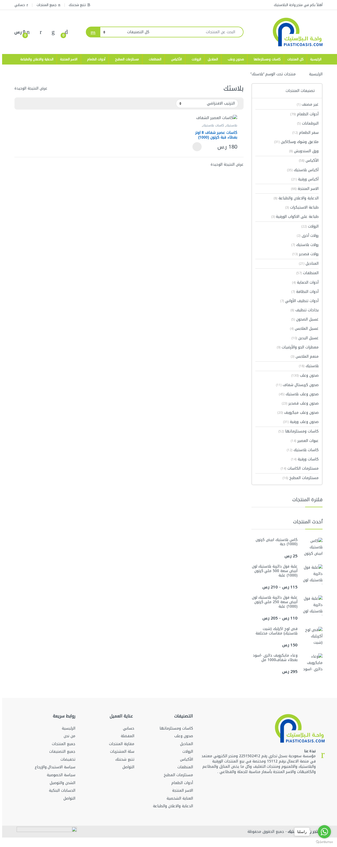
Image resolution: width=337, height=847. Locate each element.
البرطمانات (308, 123)
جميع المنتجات (47, 5)
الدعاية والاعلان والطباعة (36, 59)
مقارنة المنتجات (121, 743)
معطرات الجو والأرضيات (298, 347)
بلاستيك (231, 125)
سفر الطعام (305, 132)
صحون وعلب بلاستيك (299, 394)
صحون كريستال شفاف (297, 384)
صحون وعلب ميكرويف (298, 412)
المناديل (213, 59)
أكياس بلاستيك (303, 170)
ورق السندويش (304, 151)
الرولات (196, 59)
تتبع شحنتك (77, 5)
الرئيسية (315, 59)
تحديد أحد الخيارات (198, 146)
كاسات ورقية (305, 459)
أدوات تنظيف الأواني (299, 300)
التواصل (128, 767)
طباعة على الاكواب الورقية (295, 216)
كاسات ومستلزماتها (267, 59)
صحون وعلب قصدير (300, 403)
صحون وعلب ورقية (301, 421)
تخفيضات (68, 759)
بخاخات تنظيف (304, 310)
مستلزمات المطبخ (127, 59)
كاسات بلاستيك (213, 125)
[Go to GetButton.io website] (324, 841)
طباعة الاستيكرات (302, 207)
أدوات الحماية (305, 282)
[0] (66, 32)
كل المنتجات (295, 59)
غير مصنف (308, 104)
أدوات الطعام (96, 59)
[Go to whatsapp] (324, 831)
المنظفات (155, 59)
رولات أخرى (308, 235)
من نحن (69, 736)
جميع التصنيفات (62, 751)
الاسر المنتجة (69, 59)
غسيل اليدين (305, 338)
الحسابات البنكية (62, 790)
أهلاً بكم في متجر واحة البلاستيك (298, 5)
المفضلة (127, 736)
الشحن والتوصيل (62, 782)
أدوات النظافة (305, 291)
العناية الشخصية (180, 798)
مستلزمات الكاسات (300, 468)
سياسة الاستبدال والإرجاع (55, 767)
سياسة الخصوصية (61, 775)
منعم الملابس (305, 356)
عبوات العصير (305, 440)
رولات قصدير (305, 254)
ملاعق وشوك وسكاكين (296, 141)
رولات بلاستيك (305, 244)
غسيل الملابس (304, 328)
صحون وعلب (236, 59)
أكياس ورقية (305, 179)
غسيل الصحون (305, 319)
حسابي (19, 5)
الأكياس (176, 59)
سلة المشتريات (122, 751)
